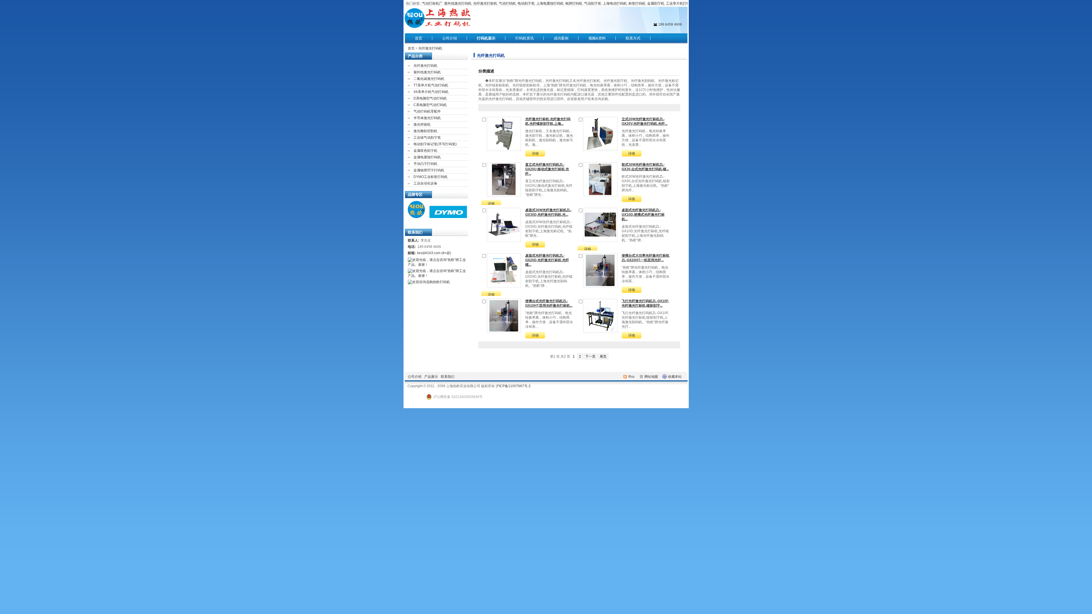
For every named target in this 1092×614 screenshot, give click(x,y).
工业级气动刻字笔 (427, 138)
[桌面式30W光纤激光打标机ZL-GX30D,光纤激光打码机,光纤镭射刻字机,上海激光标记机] (504, 225)
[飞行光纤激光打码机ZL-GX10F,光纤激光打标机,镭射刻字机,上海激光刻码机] (600, 316)
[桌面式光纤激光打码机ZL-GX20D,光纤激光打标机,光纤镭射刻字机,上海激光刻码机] (504, 270)
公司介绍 (449, 38)
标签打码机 (637, 3)
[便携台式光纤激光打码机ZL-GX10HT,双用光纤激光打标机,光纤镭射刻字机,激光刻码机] (504, 316)
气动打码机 (507, 3)
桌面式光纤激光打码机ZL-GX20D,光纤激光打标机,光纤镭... (547, 260)
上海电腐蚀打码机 (550, 3)
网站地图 (651, 377)
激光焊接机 (422, 124)
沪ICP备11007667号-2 (513, 386)
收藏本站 (675, 377)
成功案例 (561, 38)
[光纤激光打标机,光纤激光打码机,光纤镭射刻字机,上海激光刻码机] (504, 134)
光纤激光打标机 (485, 3)
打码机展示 (486, 38)
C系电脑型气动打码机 (430, 105)
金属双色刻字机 (425, 151)
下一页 (590, 356)
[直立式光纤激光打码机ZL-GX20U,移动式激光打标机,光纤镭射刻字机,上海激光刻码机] (504, 179)
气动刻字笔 (592, 3)
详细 (535, 153)
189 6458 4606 (670, 24)
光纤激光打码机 (430, 48)
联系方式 (633, 38)
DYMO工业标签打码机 (430, 177)
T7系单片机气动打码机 (430, 85)
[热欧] (415, 217)
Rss (631, 377)
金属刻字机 (655, 3)
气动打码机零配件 (427, 111)
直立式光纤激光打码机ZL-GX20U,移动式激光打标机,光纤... (547, 169)
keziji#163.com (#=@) (434, 253)
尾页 (603, 356)
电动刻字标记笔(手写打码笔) (435, 144)
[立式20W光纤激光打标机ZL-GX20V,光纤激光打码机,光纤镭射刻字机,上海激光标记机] (600, 134)
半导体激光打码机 (427, 118)
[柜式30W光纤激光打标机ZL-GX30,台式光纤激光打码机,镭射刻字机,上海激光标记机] (600, 179)
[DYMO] (447, 217)
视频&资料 (597, 38)
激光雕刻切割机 (425, 131)
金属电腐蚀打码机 (427, 157)
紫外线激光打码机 (457, 3)
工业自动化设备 (425, 183)
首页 (418, 38)
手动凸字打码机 (425, 164)
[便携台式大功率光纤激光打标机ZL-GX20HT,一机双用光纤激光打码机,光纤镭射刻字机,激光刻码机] (600, 270)
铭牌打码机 (573, 3)
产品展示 (431, 377)
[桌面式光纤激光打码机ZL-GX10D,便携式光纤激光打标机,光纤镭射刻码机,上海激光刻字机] (600, 225)
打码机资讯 (524, 38)
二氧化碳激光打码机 (428, 79)
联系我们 (447, 377)
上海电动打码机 (615, 3)
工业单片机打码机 (679, 3)
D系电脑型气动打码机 (430, 98)
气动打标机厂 (432, 3)
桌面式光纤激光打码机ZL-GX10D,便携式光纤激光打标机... (643, 214)
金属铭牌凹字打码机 (428, 170)
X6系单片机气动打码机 (430, 92)
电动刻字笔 (526, 3)
